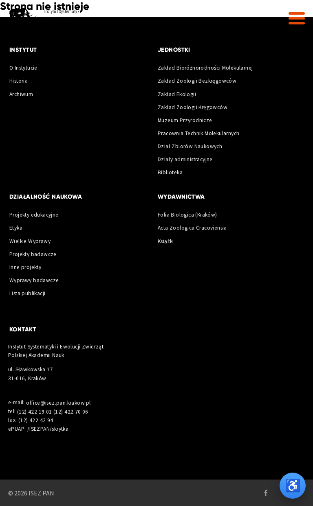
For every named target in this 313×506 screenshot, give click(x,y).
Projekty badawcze (33, 254)
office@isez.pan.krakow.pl (58, 402)
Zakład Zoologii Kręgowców (192, 107)
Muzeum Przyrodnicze (185, 120)
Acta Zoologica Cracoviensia (192, 227)
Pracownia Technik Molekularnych (199, 133)
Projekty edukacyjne (34, 214)
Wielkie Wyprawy (30, 241)
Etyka (15, 227)
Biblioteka (170, 172)
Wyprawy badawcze (34, 280)
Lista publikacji (27, 293)
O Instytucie (23, 67)
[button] (296, 18)
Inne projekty (25, 267)
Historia (18, 80)
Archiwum (21, 94)
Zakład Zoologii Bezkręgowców (197, 80)
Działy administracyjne (185, 159)
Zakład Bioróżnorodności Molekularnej (205, 67)
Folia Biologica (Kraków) (187, 214)
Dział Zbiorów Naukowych (190, 146)
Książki (166, 241)
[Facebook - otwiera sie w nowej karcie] (266, 493)
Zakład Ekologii (177, 94)
